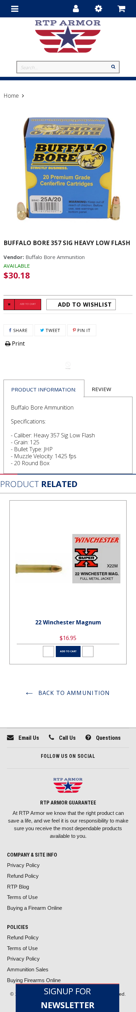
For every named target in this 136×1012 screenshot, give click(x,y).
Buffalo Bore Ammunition (55, 256)
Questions (108, 737)
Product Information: (43, 389)
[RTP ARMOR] (68, 786)
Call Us (67, 737)
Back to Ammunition (73, 693)
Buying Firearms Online (34, 980)
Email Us (28, 737)
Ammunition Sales (27, 969)
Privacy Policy (23, 865)
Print (17, 343)
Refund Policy (23, 876)
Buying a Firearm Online (34, 908)
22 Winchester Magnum (68, 622)
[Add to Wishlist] (48, 651)
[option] (68, 582)
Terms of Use (22, 897)
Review (101, 389)
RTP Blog (18, 887)
